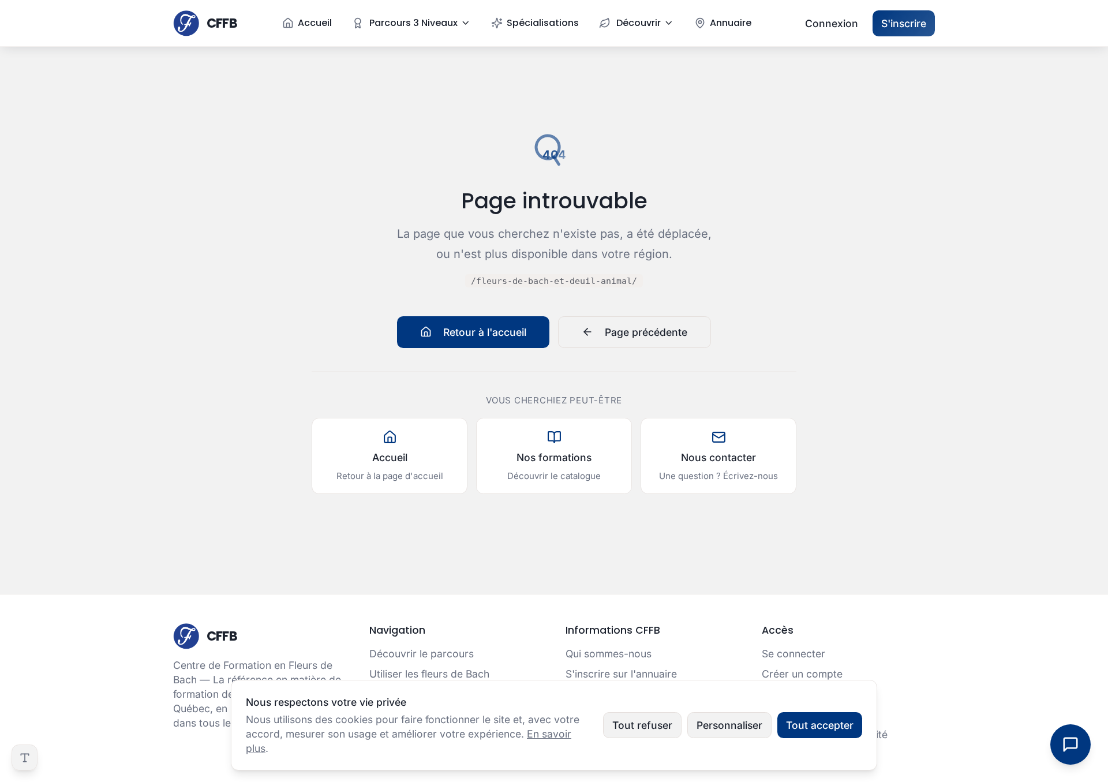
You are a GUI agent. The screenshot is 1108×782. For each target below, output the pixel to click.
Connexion (831, 23)
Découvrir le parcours (421, 654)
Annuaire (730, 22)
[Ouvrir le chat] (1070, 744)
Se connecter (793, 654)
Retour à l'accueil (484, 332)
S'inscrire (903, 23)
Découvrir (638, 22)
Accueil (315, 22)
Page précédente (646, 332)
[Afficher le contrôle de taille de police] (25, 757)
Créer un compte (802, 674)
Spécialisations (543, 22)
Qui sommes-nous (609, 654)
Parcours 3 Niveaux (413, 22)
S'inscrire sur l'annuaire (621, 674)
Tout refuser (642, 725)
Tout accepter (820, 725)
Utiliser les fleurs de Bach (429, 674)
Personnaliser (729, 725)
